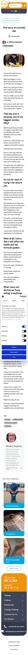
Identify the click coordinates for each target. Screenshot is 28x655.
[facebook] (5, 588)
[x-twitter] (14, 588)
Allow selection (14, 352)
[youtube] (11, 588)
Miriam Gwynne (15, 42)
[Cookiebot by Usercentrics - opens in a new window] (20, 297)
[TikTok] (17, 588)
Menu (12, 11)
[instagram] (8, 588)
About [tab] (23, 300)
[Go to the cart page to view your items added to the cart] (25, 5)
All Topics (7, 419)
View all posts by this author (12, 468)
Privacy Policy (14, 649)
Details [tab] (14, 300)
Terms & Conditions (14, 645)
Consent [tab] (5, 300)
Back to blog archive (12, 20)
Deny (14, 357)
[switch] (24, 331)
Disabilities (8, 426)
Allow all (14, 347)
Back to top (14, 568)
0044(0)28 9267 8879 (16, 627)
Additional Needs (8, 46)
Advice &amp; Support (11, 423)
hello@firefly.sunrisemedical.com (16, 631)
